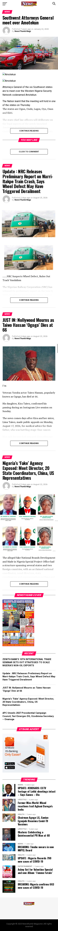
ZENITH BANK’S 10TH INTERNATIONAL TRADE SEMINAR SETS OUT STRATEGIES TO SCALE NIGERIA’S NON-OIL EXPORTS (26, 662)
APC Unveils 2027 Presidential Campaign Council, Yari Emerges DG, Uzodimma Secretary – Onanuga (28, 716)
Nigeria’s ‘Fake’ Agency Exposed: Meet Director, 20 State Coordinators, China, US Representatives (28, 702)
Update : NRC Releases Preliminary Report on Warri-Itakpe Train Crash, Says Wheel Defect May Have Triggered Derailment (28, 676)
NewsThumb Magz (23, 31)
